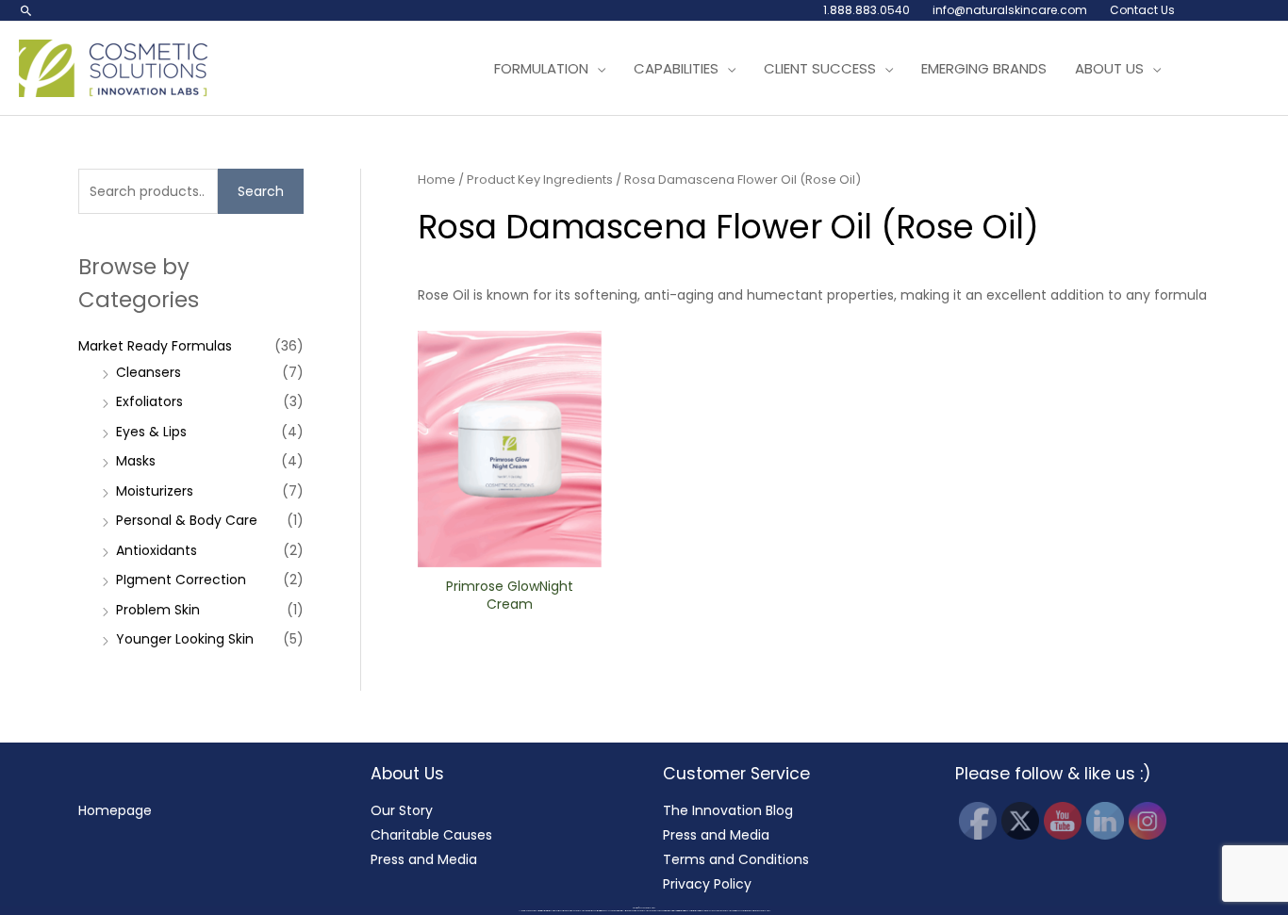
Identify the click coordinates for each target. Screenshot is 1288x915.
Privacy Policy (707, 883)
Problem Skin (158, 609)
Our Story (402, 810)
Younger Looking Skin (185, 638)
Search (261, 191)
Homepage (115, 810)
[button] (26, 10)
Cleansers (148, 372)
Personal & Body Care (186, 520)
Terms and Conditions (736, 859)
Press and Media (424, 859)
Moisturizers (154, 491)
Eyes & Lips (151, 431)
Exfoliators (149, 401)
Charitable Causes (431, 834)
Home (436, 179)
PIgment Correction (181, 579)
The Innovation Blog (728, 810)
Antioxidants (156, 550)
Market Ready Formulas (155, 345)
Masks (136, 460)
